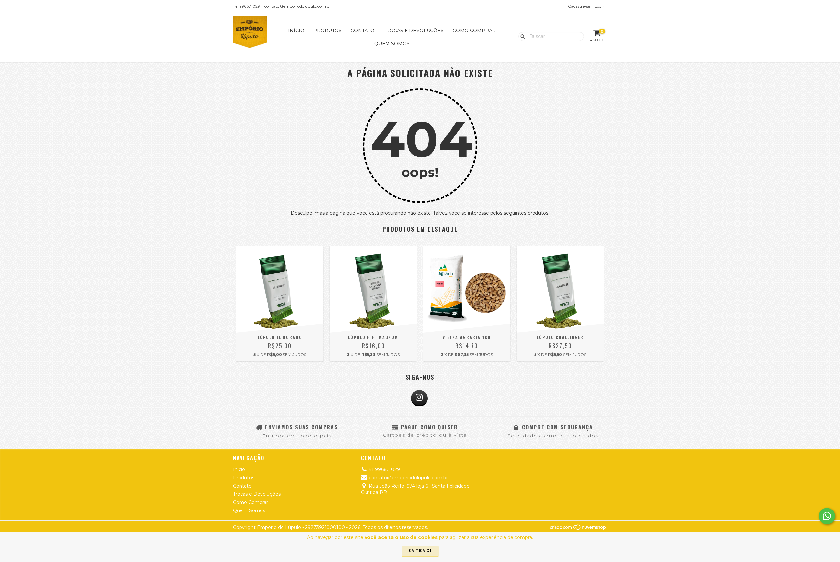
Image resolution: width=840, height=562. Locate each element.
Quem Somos (392, 44)
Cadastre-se (579, 6)
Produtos (327, 30)
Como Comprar (474, 30)
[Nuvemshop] (578, 528)
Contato (362, 30)
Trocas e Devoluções (414, 30)
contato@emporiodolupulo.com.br (297, 6)
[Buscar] (521, 36)
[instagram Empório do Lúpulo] (419, 398)
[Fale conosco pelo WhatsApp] (827, 516)
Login (600, 6)
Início (296, 30)
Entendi (420, 550)
